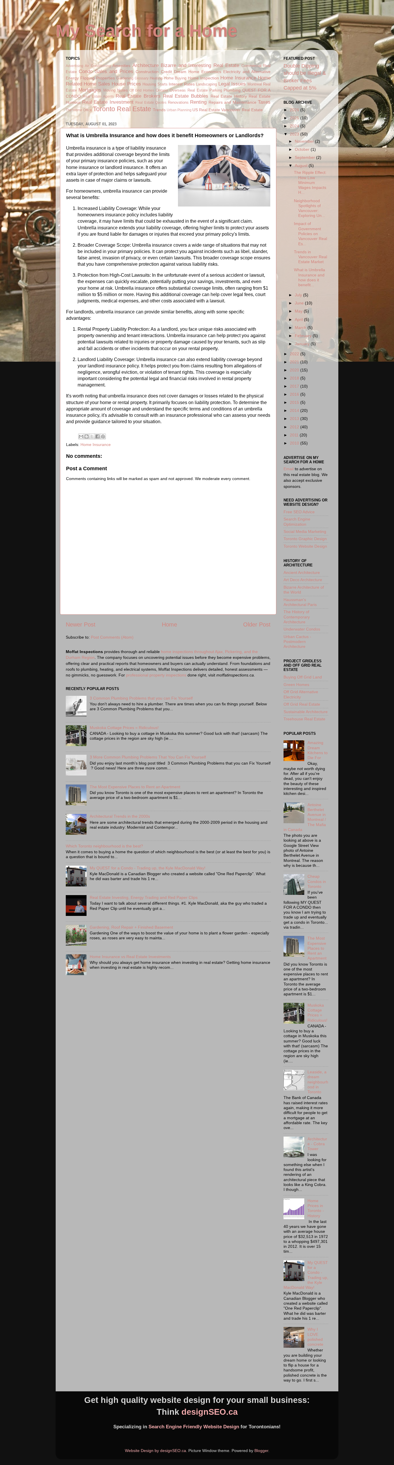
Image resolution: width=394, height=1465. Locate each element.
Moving (109, 90)
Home (169, 624)
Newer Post (80, 624)
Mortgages (89, 90)
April (299, 319)
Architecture (145, 65)
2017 (295, 386)
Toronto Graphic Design (305, 538)
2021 (295, 362)
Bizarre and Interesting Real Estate (200, 65)
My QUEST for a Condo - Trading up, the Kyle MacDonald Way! (147, 868)
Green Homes (296, 684)
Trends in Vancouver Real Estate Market (310, 257)
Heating (156, 78)
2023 (295, 134)
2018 (295, 378)
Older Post (257, 624)
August (302, 165)
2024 (295, 126)
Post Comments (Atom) (112, 637)
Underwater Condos (302, 629)
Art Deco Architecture (303, 579)
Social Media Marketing (305, 531)
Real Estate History (229, 96)
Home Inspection (203, 78)
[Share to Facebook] (97, 436)
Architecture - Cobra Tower (317, 1144)
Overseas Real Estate (189, 90)
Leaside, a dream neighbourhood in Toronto (317, 1082)
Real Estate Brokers (138, 96)
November (305, 141)
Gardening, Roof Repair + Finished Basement (131, 927)
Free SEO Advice (299, 512)
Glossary (142, 78)
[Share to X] (92, 436)
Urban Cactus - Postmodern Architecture (297, 641)
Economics (211, 71)
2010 (295, 443)
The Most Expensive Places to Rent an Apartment (135, 786)
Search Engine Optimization (297, 521)
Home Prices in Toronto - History (315, 1208)
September (305, 157)
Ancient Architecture (302, 572)
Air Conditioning (98, 66)
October (303, 149)
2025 (295, 118)
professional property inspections (156, 675)
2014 (295, 410)
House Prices (126, 84)
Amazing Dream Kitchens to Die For (317, 750)
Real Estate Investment (108, 102)
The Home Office (79, 110)
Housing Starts (154, 84)
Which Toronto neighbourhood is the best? (104, 846)
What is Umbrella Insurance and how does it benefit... (309, 277)
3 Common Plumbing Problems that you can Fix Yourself (141, 698)
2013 (295, 418)
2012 (295, 427)
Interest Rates (181, 84)
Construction (147, 71)
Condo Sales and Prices (106, 71)
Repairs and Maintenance (232, 102)
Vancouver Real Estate (242, 109)
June (300, 303)
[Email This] (81, 436)
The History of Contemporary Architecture (297, 616)
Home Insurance (238, 78)
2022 (295, 354)
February (304, 335)
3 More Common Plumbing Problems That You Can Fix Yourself (148, 757)
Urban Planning (179, 110)
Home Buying (175, 78)
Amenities (121, 65)
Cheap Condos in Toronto (316, 881)
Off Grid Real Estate (302, 704)
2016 (295, 394)
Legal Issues (232, 84)
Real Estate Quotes (150, 102)
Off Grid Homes (142, 90)
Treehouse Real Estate (304, 719)
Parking (215, 90)
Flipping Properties (97, 78)
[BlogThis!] (86, 436)
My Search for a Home (146, 30)
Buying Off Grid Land (303, 677)
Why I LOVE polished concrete (315, 1337)
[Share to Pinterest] (103, 436)
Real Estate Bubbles (185, 96)
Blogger (261, 1450)
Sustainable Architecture (306, 711)
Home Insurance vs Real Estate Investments (130, 956)
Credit (166, 71)
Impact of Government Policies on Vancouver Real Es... (310, 233)
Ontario (162, 90)
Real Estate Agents (98, 96)
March (301, 327)
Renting (198, 102)
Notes (122, 90)
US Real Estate (206, 109)
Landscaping (206, 84)
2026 (295, 109)
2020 (295, 370)
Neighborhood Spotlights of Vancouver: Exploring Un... (309, 208)
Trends (159, 109)
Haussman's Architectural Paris (300, 602)
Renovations (178, 102)
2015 (295, 402)
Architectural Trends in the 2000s (120, 816)
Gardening (124, 78)
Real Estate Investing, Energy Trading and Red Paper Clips (144, 897)
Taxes (264, 102)
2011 (295, 435)
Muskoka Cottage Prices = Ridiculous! (124, 727)
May (299, 311)
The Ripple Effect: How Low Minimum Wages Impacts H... (310, 182)
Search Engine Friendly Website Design (194, 1426)
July (299, 295)
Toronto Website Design (305, 546)
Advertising (74, 66)
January (303, 343)
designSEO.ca (209, 1411)
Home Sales (97, 84)
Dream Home (186, 71)
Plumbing (232, 90)
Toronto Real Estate (122, 109)
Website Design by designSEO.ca (155, 1450)
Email (289, 468)
